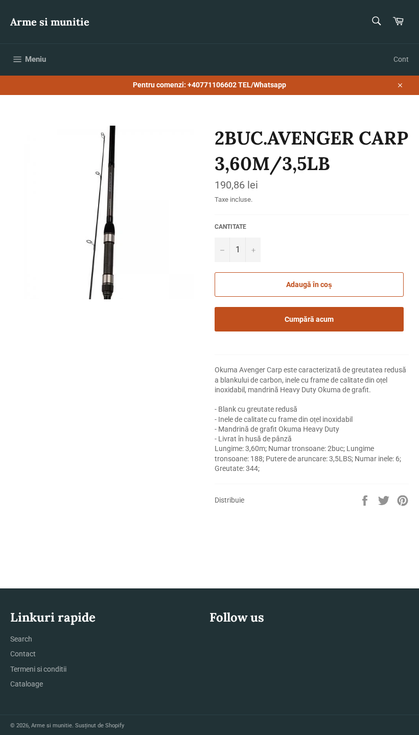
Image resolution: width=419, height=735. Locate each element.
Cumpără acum (309, 319)
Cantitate (230, 226)
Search (21, 639)
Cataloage (26, 684)
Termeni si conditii (38, 669)
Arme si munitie (49, 21)
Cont (401, 59)
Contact (23, 654)
